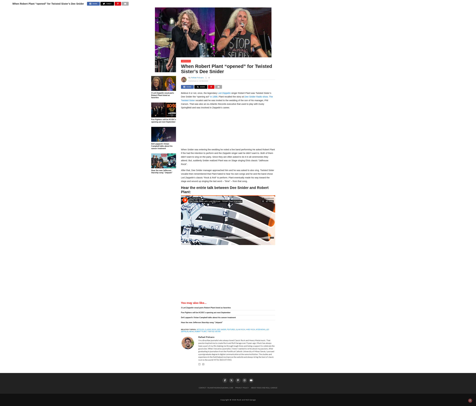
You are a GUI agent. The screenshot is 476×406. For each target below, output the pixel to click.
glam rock (240, 329)
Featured (231, 329)
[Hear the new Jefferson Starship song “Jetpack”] (163, 167)
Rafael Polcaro (197, 78)
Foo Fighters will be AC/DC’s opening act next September (163, 120)
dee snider (221, 329)
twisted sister (214, 331)
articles (200, 329)
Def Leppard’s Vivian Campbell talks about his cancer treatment (162, 146)
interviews (260, 329)
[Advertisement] (228, 129)
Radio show (262, 96)
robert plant (201, 331)
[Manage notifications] (470, 401)
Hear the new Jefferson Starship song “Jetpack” (162, 171)
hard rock (250, 329)
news (191, 331)
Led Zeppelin (224, 93)
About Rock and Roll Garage (264, 388)
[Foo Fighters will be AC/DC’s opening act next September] (163, 116)
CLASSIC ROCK (210, 329)
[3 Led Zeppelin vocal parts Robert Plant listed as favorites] (163, 90)
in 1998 (213, 96)
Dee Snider (250, 96)
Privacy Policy (242, 388)
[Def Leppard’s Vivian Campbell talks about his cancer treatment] (163, 141)
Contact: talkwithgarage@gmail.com (216, 388)
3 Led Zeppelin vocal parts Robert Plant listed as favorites (162, 95)
